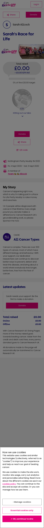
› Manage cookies (22, 502)
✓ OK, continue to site (22, 518)
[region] (22, 487)
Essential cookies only (22, 510)
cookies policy (9, 483)
